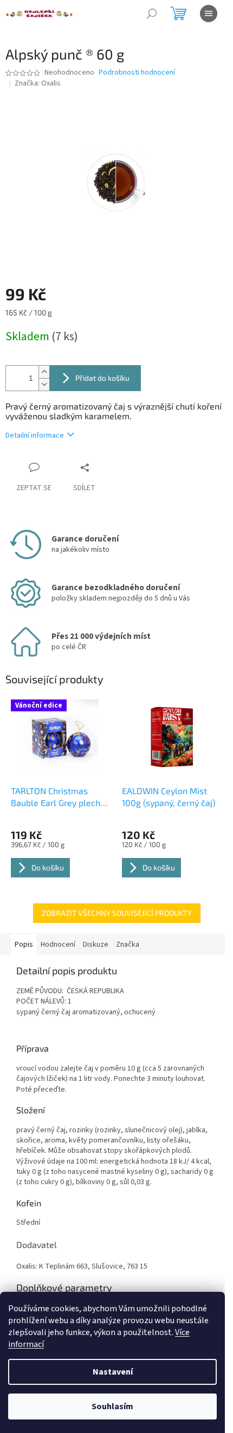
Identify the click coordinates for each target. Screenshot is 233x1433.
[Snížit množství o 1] (43, 384)
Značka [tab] (127, 944)
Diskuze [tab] (95, 944)
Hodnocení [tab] (58, 944)
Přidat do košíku (102, 377)
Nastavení (113, 1372)
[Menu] (208, 13)
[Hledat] (152, 13)
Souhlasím (112, 1406)
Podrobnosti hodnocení (137, 73)
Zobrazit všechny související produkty (117, 912)
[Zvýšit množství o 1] (43, 372)
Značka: (38, 83)
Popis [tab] (24, 944)
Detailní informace (34, 435)
